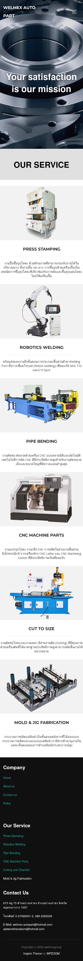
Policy (7, 803)
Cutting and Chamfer (16, 870)
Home (7, 778)
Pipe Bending (11, 853)
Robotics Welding (14, 844)
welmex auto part (19, 11)
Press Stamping (13, 836)
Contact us (10, 795)
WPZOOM (53, 953)
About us (9, 786)
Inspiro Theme (32, 953)
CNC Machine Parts (15, 861)
